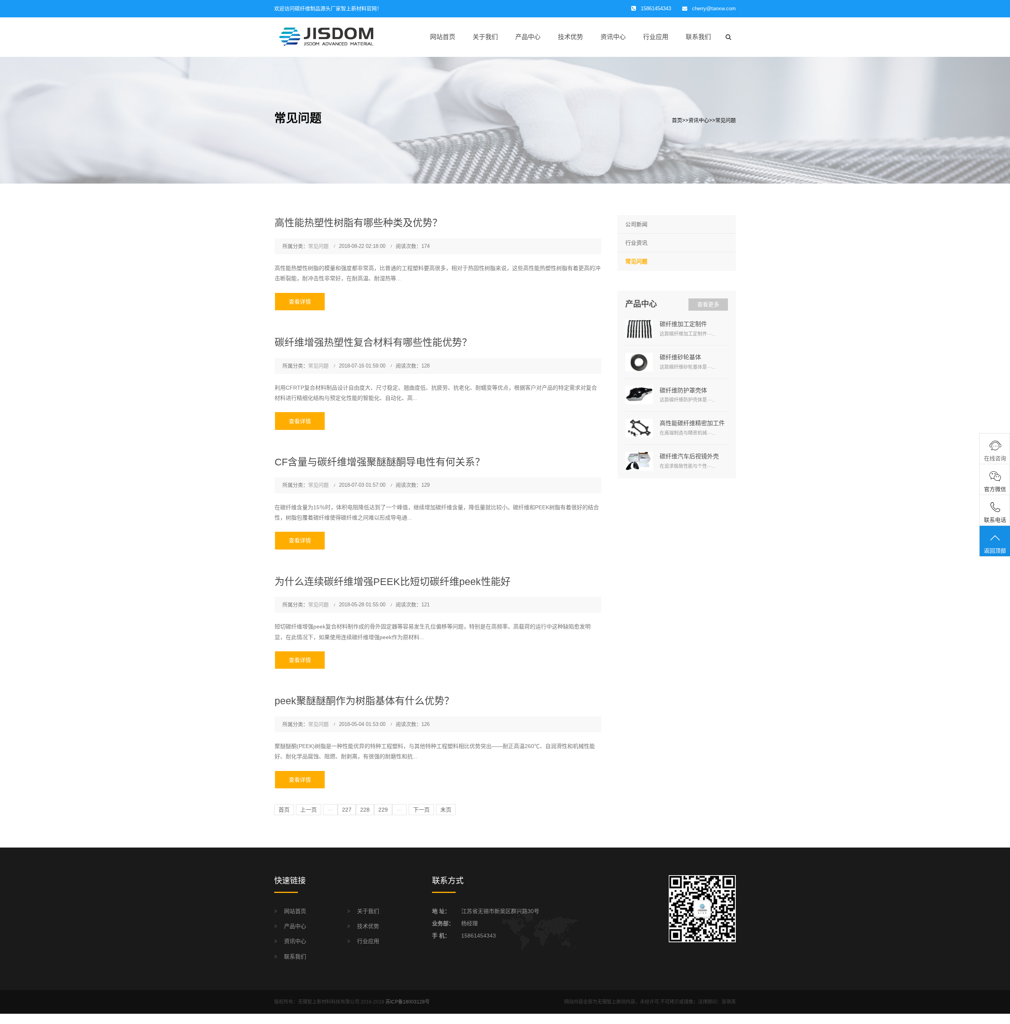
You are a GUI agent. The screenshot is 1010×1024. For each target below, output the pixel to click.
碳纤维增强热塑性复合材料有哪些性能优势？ (373, 342)
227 (347, 809)
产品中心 (528, 37)
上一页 (308, 809)
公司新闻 (636, 224)
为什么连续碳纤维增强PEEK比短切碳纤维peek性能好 (393, 581)
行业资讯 (636, 243)
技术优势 (570, 37)
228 (365, 809)
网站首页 (442, 37)
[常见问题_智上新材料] (353, 37)
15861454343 (478, 935)
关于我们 (485, 37)
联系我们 (698, 37)
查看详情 (300, 301)
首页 (677, 120)
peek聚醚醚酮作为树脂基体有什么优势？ (364, 700)
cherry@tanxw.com (714, 8)
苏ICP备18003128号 (407, 1002)
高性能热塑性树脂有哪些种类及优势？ (358, 222)
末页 (445, 809)
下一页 (421, 809)
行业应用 (655, 37)
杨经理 (469, 923)
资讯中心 (613, 37)
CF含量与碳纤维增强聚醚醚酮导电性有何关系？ (380, 461)
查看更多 (708, 304)
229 (383, 809)
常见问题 (725, 120)
